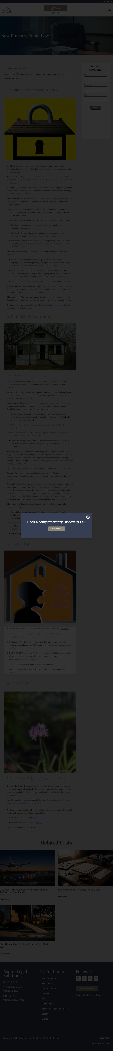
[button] (88, 517)
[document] (56, 525)
